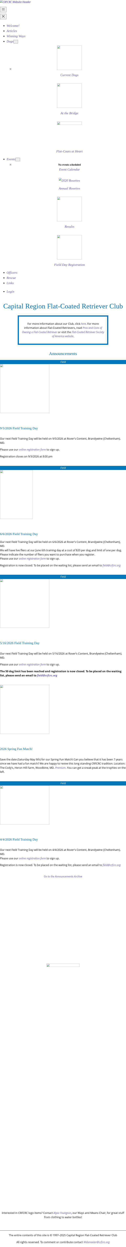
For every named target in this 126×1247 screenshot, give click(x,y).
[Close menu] (3, 16)
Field (63, 362)
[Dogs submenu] (15, 41)
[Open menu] (3, 9)
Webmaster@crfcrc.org (97, 1242)
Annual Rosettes (69, 188)
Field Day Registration (69, 264)
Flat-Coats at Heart (69, 151)
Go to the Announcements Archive (63, 876)
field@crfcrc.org (112, 565)
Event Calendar (69, 169)
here (83, 324)
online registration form (32, 449)
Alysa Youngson (62, 1213)
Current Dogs (69, 75)
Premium (60, 768)
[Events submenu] (17, 159)
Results (69, 226)
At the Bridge (69, 113)
